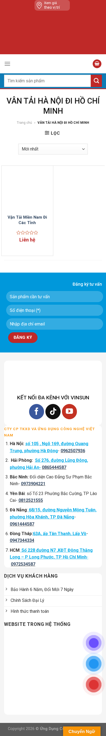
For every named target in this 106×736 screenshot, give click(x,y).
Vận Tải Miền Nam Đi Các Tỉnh (27, 220)
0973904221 (33, 483)
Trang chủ (24, 123)
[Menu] (7, 63)
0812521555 (30, 500)
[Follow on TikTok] (52, 411)
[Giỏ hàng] (97, 63)
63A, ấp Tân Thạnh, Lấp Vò (59, 533)
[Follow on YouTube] (69, 411)
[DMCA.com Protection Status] (54, 32)
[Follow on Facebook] (36, 411)
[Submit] (96, 81)
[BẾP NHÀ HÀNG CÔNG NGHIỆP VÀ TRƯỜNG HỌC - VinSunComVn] (53, 63)
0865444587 (54, 467)
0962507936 (73, 450)
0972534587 (23, 564)
